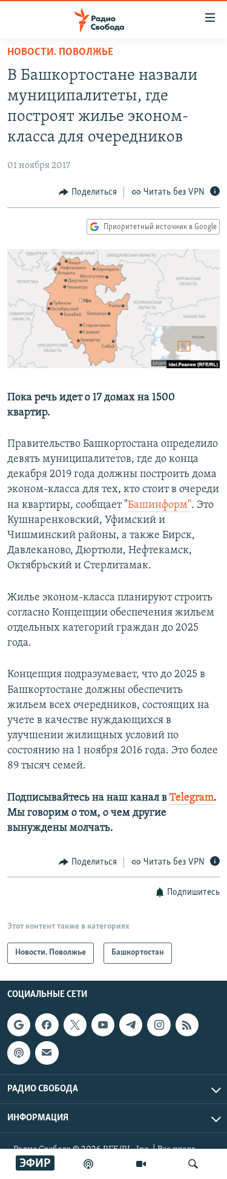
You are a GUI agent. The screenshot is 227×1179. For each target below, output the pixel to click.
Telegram (191, 798)
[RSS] (187, 1024)
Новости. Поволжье (60, 52)
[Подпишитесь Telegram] (130, 1024)
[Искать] (193, 1164)
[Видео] (141, 1164)
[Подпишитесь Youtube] (102, 1024)
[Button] (88, 192)
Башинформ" (159, 505)
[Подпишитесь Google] (18, 1024)
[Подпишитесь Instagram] (158, 1024)
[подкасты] (88, 1164)
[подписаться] (46, 1052)
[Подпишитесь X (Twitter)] (75, 1024)
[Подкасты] (18, 1052)
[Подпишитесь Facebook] (46, 1024)
